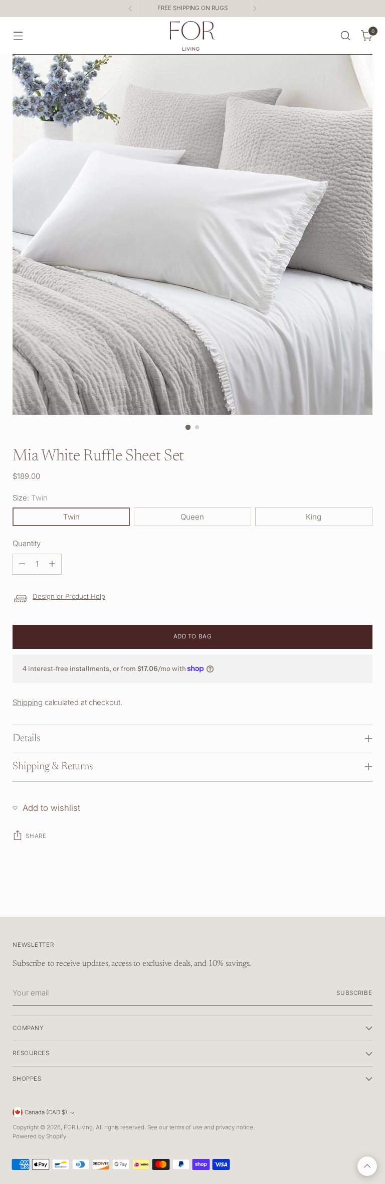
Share (36, 835)
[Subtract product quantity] (22, 564)
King (313, 517)
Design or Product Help (69, 596)
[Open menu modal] (18, 36)
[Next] (255, 8)
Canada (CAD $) (46, 1112)
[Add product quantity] (52, 564)
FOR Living (78, 1127)
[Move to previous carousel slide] (340, 898)
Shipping (27, 702)
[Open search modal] (345, 36)
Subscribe (354, 992)
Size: (30, 497)
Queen (192, 517)
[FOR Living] (192, 36)
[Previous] (130, 8)
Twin (71, 517)
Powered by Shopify (39, 1136)
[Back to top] (367, 1166)
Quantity (26, 543)
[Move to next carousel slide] (363, 897)
